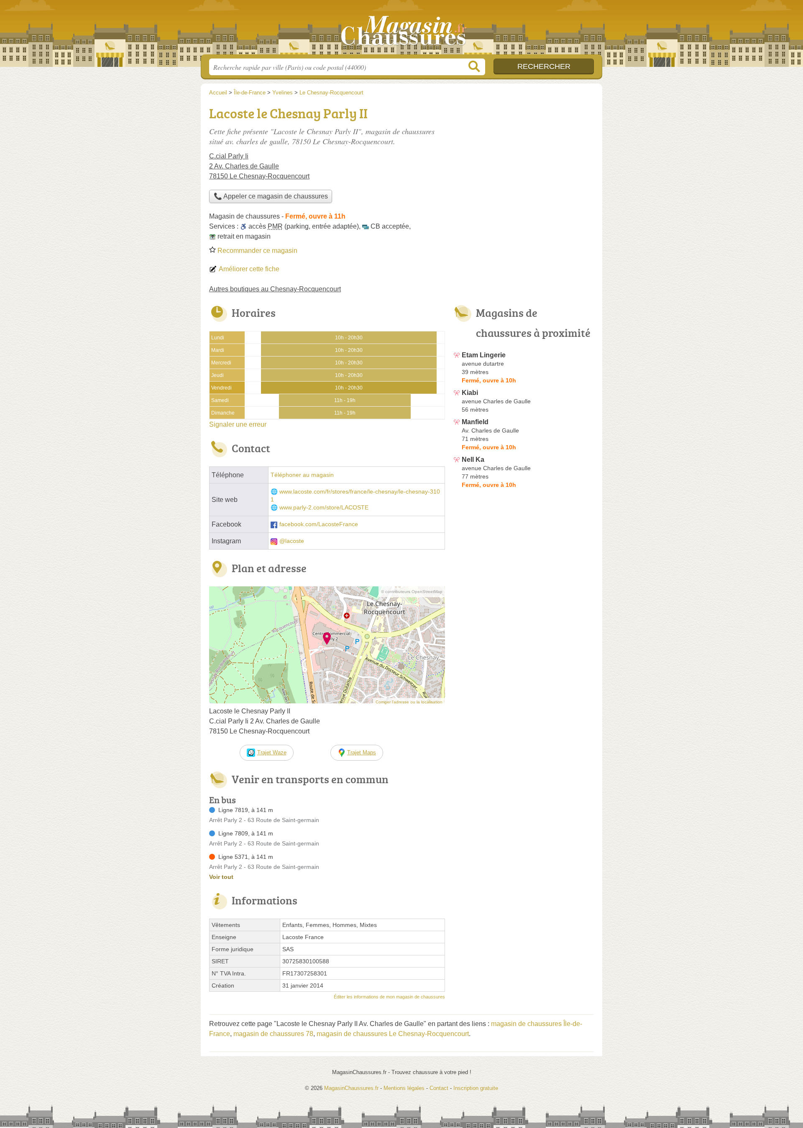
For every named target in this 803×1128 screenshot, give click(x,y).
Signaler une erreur (237, 424)
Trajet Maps (361, 752)
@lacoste (291, 541)
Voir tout (221, 876)
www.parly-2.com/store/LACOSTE (323, 507)
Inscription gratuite (475, 1088)
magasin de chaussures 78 (273, 1033)
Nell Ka (473, 459)
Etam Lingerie (484, 355)
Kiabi (470, 392)
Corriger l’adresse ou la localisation (409, 702)
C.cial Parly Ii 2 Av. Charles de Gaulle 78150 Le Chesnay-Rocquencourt (259, 166)
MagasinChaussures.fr (401, 29)
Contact (439, 1088)
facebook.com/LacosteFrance (318, 524)
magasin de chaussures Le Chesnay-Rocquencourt (393, 1033)
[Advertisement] (523, 161)
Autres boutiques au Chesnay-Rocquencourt (275, 289)
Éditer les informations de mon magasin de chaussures (389, 996)
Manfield (475, 421)
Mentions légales (404, 1088)
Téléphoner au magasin (302, 475)
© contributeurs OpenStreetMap (411, 591)
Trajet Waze (271, 752)
